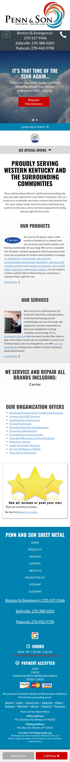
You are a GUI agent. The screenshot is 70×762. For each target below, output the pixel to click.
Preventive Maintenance (23, 430)
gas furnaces (44, 258)
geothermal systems (26, 265)
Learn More (11, 282)
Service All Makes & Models (25, 448)
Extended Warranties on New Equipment (32, 438)
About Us (35, 570)
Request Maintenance (33, 101)
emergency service (14, 336)
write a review (29, 512)
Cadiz (19, 702)
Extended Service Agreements (26, 434)
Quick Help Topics (33, 127)
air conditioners (13, 258)
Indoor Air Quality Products (24, 445)
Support (35, 563)
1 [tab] (34, 120)
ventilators (18, 269)
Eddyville (47, 702)
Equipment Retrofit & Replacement (29, 427)
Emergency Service (20, 441)
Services (35, 556)
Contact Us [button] (18, 756)
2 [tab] (37, 120)
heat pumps (29, 258)
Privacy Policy (35, 577)
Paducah (46, 706)
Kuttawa (10, 706)
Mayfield (23, 706)
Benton (9, 702)
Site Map (35, 584)
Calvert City (32, 702)
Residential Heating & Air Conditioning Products (36, 412)
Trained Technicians (20, 423)
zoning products (38, 269)
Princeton (59, 706)
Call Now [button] (50, 756)
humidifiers (42, 262)
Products (35, 549)
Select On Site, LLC (43, 732)
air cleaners (44, 265)
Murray (34, 706)
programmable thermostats (19, 262)
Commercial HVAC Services (24, 416)
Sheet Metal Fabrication (22, 452)
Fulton (59, 702)
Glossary (35, 591)
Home (35, 542)
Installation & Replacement (24, 420)
